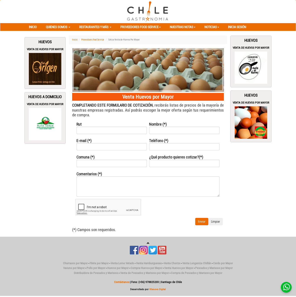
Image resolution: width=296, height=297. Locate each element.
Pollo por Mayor (96, 268)
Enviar (201, 221)
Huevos (45, 42)
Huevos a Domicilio (45, 96)
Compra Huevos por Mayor (146, 268)
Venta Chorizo (172, 263)
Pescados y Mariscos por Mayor (214, 268)
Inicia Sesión (237, 27)
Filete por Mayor (99, 263)
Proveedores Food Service (139, 27)
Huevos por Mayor (118, 268)
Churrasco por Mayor (75, 263)
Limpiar (215, 221)
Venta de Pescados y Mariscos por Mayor (144, 273)
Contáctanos (121, 282)
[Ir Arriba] (148, 243)
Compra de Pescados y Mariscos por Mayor (196, 273)
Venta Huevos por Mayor (178, 268)
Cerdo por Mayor (223, 263)
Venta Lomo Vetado (122, 263)
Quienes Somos (57, 27)
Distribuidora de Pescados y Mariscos (96, 273)
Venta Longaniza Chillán (196, 263)
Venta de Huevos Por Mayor (45, 49)
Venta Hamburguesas (149, 263)
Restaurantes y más (94, 27)
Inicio (33, 27)
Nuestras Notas (181, 27)
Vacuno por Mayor (74, 268)
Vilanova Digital (157, 289)
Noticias (211, 27)
